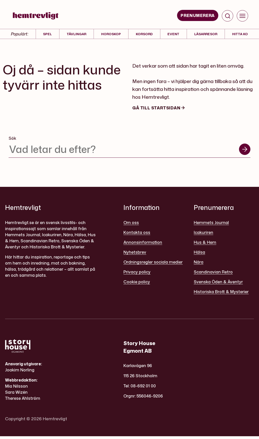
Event (173, 34)
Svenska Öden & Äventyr (218, 282)
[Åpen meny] (242, 16)
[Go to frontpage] (35, 15)
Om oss (131, 222)
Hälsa (199, 252)
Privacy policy (136, 272)
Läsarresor (205, 34)
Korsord (144, 34)
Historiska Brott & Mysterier (221, 291)
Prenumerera (198, 15)
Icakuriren (203, 232)
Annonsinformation (142, 242)
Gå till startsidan (156, 108)
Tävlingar (76, 34)
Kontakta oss (136, 232)
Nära (198, 262)
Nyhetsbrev (134, 252)
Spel (47, 34)
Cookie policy (136, 282)
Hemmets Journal (211, 222)
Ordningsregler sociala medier (153, 262)
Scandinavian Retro (213, 272)
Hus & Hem (205, 242)
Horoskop (111, 34)
